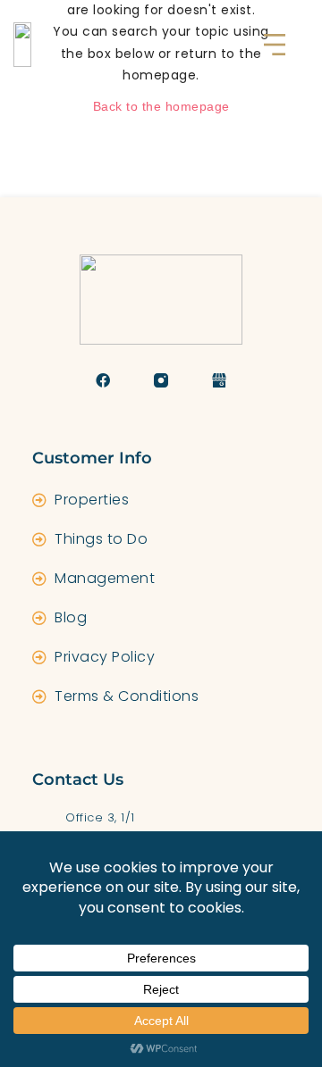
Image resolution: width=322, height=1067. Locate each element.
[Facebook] (104, 380)
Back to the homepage (161, 106)
